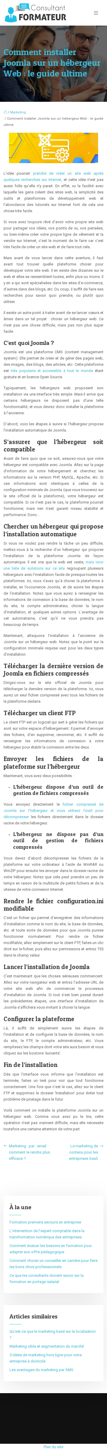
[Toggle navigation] (96, 13)
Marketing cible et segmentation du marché (47, 1346)
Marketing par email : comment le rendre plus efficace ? (29, 1152)
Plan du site (53, 1447)
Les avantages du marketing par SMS (41, 1370)
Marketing (18, 112)
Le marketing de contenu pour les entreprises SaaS (83, 1152)
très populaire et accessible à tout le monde (52, 370)
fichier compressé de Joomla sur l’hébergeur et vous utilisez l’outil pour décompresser (53, 810)
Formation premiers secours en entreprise (45, 1222)
